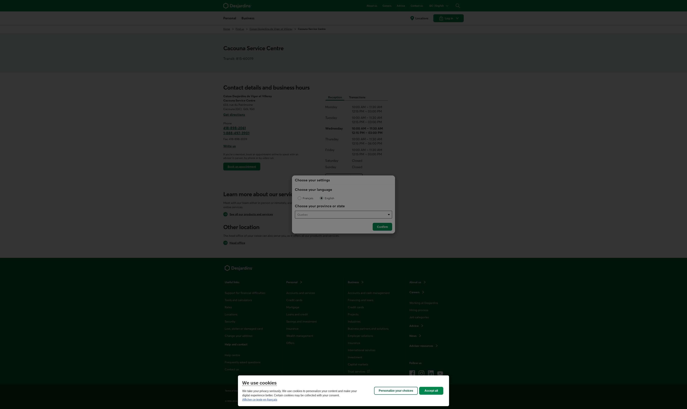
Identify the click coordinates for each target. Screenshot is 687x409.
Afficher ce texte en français (259, 399)
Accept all (431, 390)
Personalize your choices (396, 390)
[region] (343, 390)
